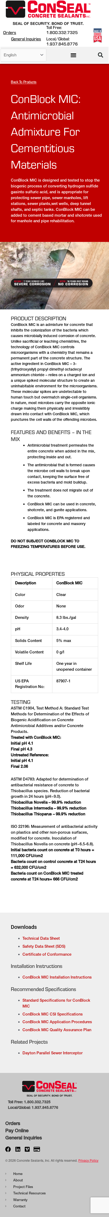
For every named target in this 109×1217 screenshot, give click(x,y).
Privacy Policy (88, 1160)
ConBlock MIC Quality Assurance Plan (56, 1029)
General (13, 1138)
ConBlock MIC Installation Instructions (57, 977)
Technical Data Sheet (41, 938)
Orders (9, 32)
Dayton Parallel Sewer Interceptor (52, 1053)
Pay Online (17, 1130)
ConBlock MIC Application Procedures (57, 1021)
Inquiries (32, 1138)
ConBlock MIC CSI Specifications (52, 1014)
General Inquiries (26, 38)
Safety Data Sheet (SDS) (43, 946)
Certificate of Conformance (46, 954)
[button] (73, 55)
